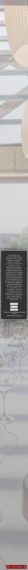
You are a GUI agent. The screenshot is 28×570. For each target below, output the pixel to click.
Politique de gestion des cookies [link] (14, 315)
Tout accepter (14, 303)
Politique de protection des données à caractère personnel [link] (14, 312)
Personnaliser (14, 309)
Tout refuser (14, 306)
